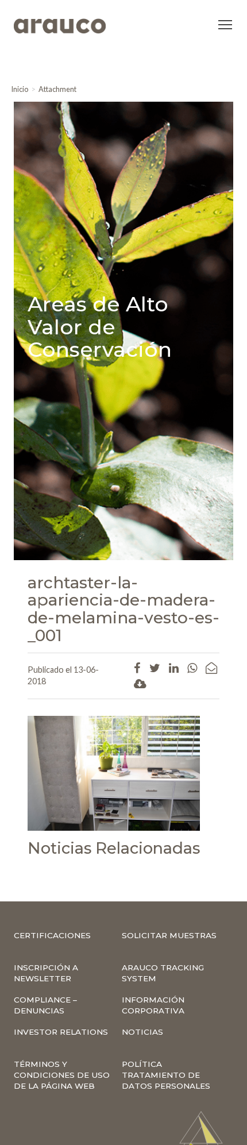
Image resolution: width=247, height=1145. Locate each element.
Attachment (57, 89)
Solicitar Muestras (169, 935)
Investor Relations (61, 1031)
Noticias (142, 1031)
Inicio (19, 89)
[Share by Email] (211, 667)
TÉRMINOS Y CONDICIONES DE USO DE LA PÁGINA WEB (62, 1074)
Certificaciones (52, 935)
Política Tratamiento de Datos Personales (166, 1074)
